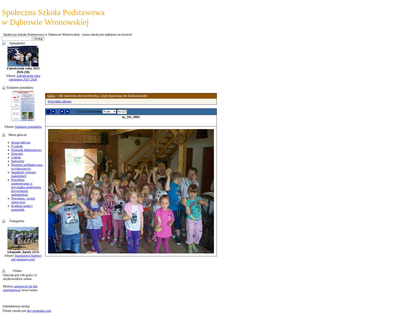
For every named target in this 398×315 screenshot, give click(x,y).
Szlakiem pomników (28, 126)
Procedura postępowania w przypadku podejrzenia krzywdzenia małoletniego (26, 187)
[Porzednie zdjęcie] (62, 112)
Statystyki (17, 161)
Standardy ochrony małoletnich (23, 174)
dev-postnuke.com (39, 311)
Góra (51, 96)
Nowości (17, 153)
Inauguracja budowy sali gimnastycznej (26, 257)
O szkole (17, 146)
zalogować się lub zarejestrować (20, 288)
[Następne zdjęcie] (68, 112)
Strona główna (20, 142)
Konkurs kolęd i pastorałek (21, 207)
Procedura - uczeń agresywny (23, 200)
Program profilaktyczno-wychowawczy (27, 166)
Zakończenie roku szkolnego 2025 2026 (24, 77)
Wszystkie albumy (60, 101)
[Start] (53, 112)
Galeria (16, 157)
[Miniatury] (48, 112)
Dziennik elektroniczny (26, 150)
